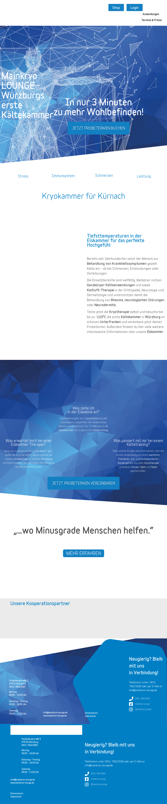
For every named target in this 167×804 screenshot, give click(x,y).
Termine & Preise (151, 20)
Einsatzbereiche (103, 280)
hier (141, 327)
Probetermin (96, 327)
